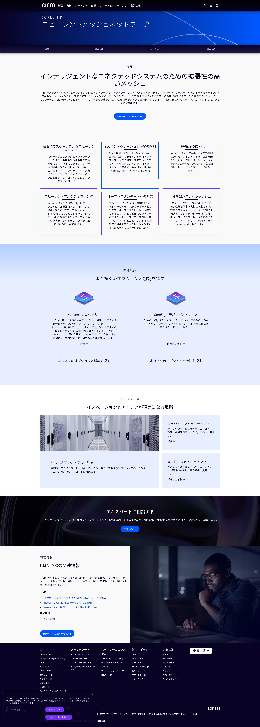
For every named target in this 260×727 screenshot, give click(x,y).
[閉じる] (92, 695)
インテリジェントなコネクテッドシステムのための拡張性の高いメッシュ (130, 79)
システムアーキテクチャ (81, 662)
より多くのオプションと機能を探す (130, 278)
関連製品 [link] (99, 49)
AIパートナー (107, 666)
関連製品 (129, 270)
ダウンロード (137, 658)
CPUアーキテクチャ (79, 658)
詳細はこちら (174, 343)
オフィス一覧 (168, 662)
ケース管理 (136, 662)
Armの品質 (167, 674)
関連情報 (46, 557)
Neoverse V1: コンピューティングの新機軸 (68, 602)
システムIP (44, 683)
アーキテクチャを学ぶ (80, 654)
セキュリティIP (46, 674)
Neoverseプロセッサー (84, 314)
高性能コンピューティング (186, 462)
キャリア (166, 670)
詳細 (82, 343)
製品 (60, 5)
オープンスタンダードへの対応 (130, 196)
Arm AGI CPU (46, 654)
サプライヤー (105, 714)
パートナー (81, 5)
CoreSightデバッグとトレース (176, 314)
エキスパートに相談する (130, 511)
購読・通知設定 (139, 714)
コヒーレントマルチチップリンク (68, 196)
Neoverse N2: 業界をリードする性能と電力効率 (70, 607)
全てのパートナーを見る (111, 662)
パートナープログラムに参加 (113, 658)
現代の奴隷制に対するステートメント (172, 714)
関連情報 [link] (211, 49)
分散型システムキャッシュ (191, 196)
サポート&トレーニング (113, 5)
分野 (69, 5)
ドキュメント (137, 654)
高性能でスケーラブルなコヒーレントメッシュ (69, 148)
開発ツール (44, 687)
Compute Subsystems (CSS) (52, 658)
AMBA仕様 (50, 619)
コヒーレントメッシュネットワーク (96, 23)
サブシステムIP (46, 678)
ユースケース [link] (154, 49)
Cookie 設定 (15, 710)
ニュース (166, 666)
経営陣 (165, 654)
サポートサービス (139, 674)
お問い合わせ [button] (130, 529)
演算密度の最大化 (192, 146)
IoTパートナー (107, 674)
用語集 (194, 714)
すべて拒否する (55, 710)
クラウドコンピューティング (188, 423)
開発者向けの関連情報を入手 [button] (57, 633)
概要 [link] (47, 49)
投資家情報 (167, 658)
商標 (151, 714)
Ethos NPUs (45, 670)
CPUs (42, 662)
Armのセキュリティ (171, 678)
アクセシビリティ (121, 714)
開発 (93, 5)
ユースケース (130, 399)
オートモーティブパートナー (113, 670)
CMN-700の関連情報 (60, 565)
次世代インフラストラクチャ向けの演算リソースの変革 (75, 597)
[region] (49, 707)
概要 (130, 66)
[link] (48, 6)
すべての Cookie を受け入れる (58, 717)
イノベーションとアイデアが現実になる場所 (130, 407)
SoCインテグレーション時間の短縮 (130, 146)
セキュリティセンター (141, 666)
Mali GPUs (44, 666)
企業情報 (135, 5)
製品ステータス (138, 670)
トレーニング (137, 678)
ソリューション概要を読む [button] (130, 116)
